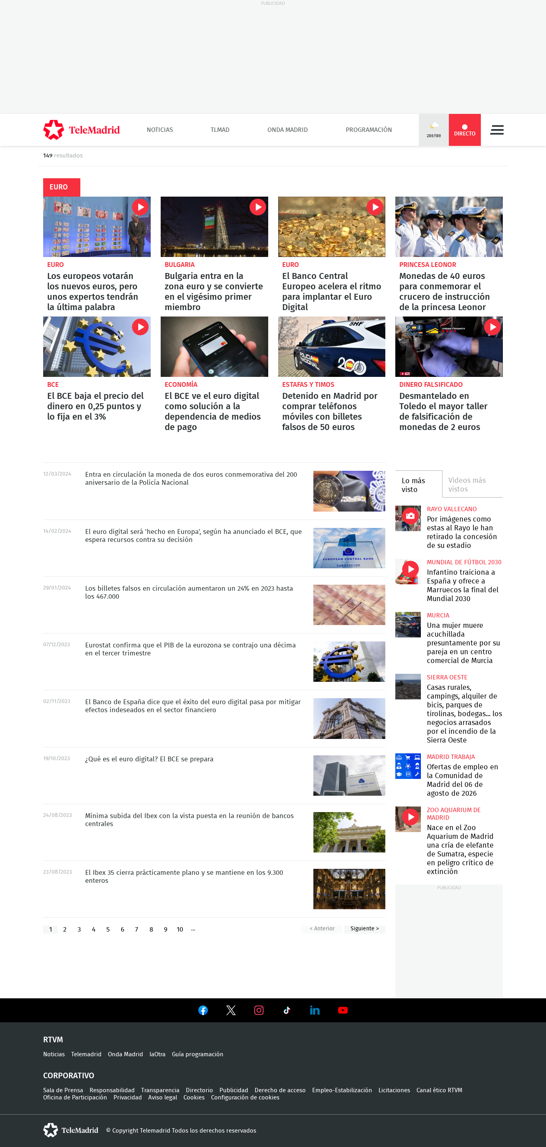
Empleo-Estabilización (342, 1090)
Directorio (199, 1090)
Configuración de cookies (245, 1098)
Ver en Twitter (231, 1012)
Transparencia (160, 1090)
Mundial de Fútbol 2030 (464, 562)
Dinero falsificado (431, 384)
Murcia (438, 615)
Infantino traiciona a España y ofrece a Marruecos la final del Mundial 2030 (407, 571)
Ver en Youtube (343, 1010)
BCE (53, 384)
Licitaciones (394, 1090)
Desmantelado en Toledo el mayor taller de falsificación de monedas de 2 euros (449, 347)
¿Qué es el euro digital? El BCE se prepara (349, 775)
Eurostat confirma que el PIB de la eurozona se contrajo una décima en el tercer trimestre (349, 661)
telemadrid (70, 1130)
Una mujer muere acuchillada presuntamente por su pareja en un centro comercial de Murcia (407, 624)
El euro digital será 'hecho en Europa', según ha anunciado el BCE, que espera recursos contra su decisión (349, 548)
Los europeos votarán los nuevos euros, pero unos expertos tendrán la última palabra (97, 227)
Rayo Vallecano (452, 509)
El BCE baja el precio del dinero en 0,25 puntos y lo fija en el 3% (97, 347)
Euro (55, 264)
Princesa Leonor (427, 264)
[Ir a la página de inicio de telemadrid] (81, 130)
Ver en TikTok (287, 1012)
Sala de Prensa (63, 1090)
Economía (181, 384)
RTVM (53, 1040)
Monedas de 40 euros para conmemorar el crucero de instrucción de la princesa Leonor (449, 227)
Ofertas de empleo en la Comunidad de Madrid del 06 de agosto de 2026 (407, 766)
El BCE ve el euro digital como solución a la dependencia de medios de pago (214, 347)
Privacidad (128, 1098)
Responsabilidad (112, 1090)
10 (180, 929)
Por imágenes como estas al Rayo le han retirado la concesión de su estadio (407, 518)
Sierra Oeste (447, 677)
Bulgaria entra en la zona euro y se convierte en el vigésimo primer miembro (214, 227)
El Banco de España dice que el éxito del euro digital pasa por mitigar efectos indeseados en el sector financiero (349, 718)
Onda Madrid (287, 130)
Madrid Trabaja (451, 757)
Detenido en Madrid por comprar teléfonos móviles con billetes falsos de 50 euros (332, 347)
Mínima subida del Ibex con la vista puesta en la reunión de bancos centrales (349, 832)
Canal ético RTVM (439, 1090)
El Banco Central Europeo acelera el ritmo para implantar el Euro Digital (332, 227)
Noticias (160, 130)
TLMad (220, 130)
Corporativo (68, 1076)
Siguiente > (365, 929)
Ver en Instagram (259, 1010)
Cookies (194, 1098)
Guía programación (197, 1054)
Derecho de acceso (280, 1090)
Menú (497, 130)
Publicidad (233, 1090)
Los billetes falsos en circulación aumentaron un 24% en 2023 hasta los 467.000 (349, 605)
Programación (369, 130)
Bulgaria (180, 264)
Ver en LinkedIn (315, 1010)
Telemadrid (86, 1054)
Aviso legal (162, 1098)
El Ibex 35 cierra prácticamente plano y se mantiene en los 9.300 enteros (349, 889)
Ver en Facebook (203, 1012)
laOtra (157, 1054)
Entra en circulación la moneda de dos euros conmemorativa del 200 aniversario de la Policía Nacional (349, 491)
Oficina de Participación (75, 1098)
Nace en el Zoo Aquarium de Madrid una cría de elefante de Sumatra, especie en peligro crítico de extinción (407, 819)
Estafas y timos (308, 384)
